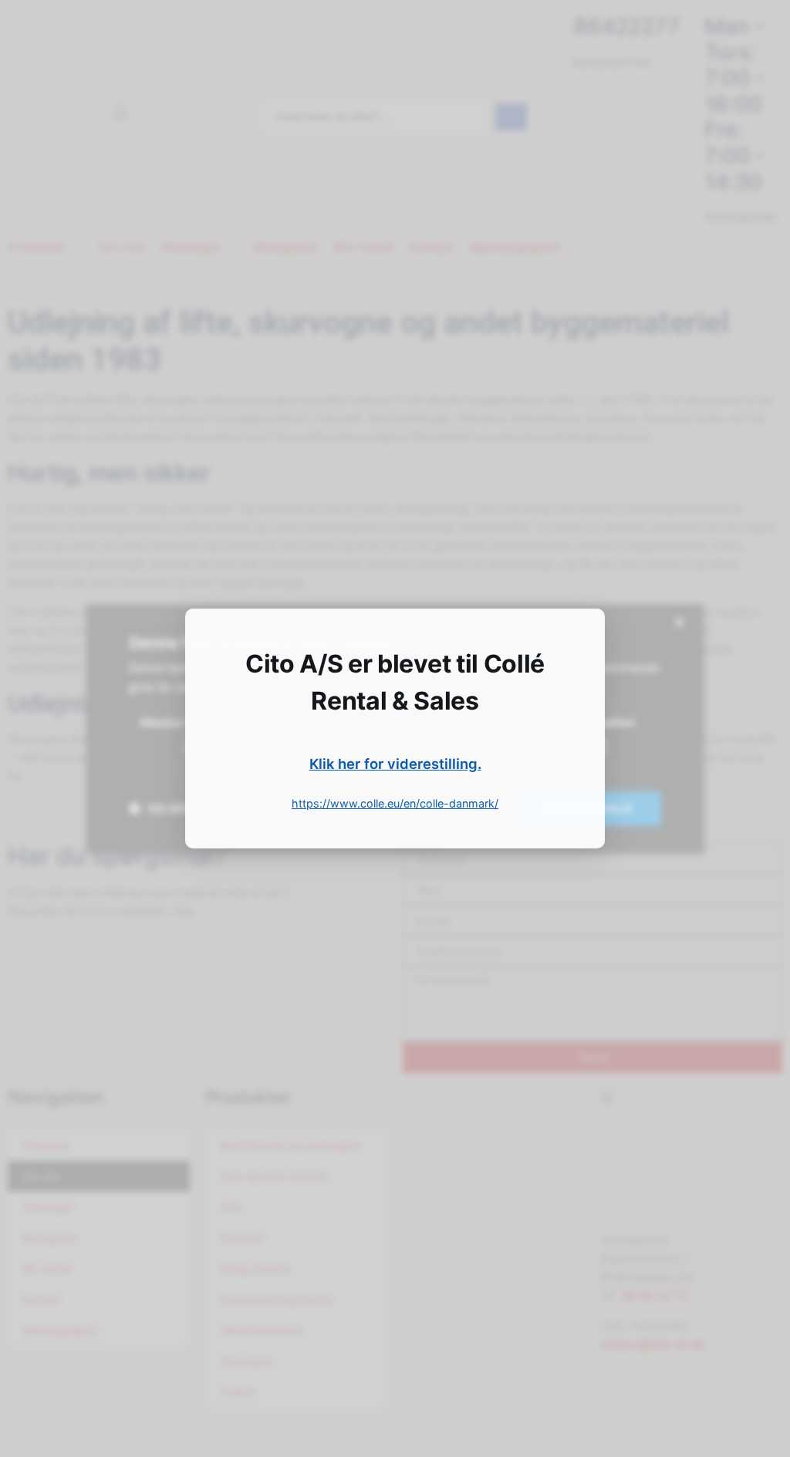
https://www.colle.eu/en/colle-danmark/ (395, 803)
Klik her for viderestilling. (395, 763)
